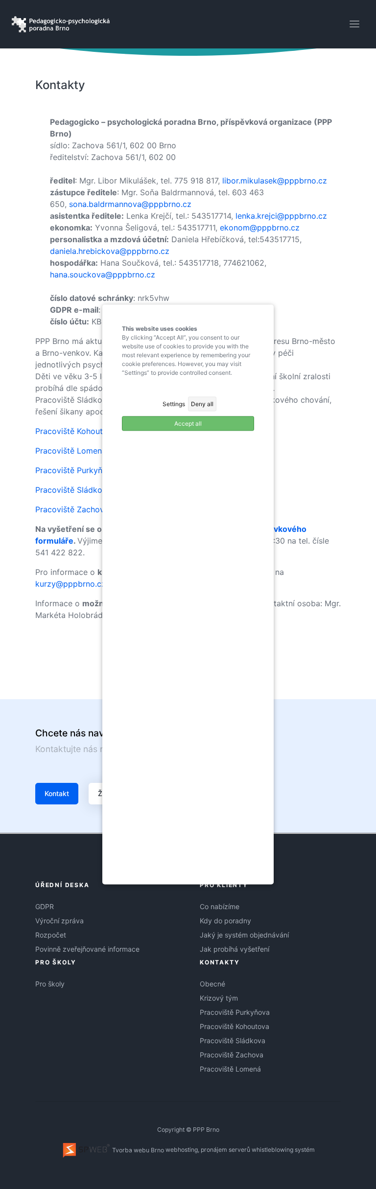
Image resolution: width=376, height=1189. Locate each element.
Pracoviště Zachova (231, 1055)
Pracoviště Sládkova (232, 1040)
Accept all (188, 423)
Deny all (202, 404)
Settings (174, 404)
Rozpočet (50, 935)
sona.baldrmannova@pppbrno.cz (130, 204)
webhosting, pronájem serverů (207, 1150)
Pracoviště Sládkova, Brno (84, 490)
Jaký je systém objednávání (244, 935)
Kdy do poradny (225, 920)
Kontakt (57, 793)
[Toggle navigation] (354, 24)
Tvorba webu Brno (137, 1150)
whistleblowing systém (283, 1150)
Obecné (212, 984)
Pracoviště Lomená (230, 1069)
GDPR (44, 906)
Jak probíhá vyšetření (234, 949)
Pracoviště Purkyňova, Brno (86, 470)
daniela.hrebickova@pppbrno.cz (109, 251)
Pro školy (50, 984)
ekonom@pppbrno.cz (260, 227)
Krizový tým (219, 998)
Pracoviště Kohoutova (234, 1026)
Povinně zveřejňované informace (87, 949)
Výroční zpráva (59, 920)
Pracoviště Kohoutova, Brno (86, 431)
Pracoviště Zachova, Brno (82, 509)
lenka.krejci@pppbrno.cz (281, 216)
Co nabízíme (219, 906)
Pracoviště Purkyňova (235, 1012)
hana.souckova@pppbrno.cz (102, 274)
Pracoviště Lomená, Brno (81, 451)
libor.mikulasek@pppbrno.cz (274, 180)
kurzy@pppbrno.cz (70, 584)
